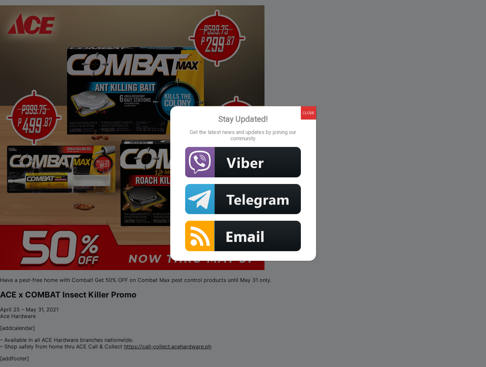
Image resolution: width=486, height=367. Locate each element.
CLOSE (308, 113)
